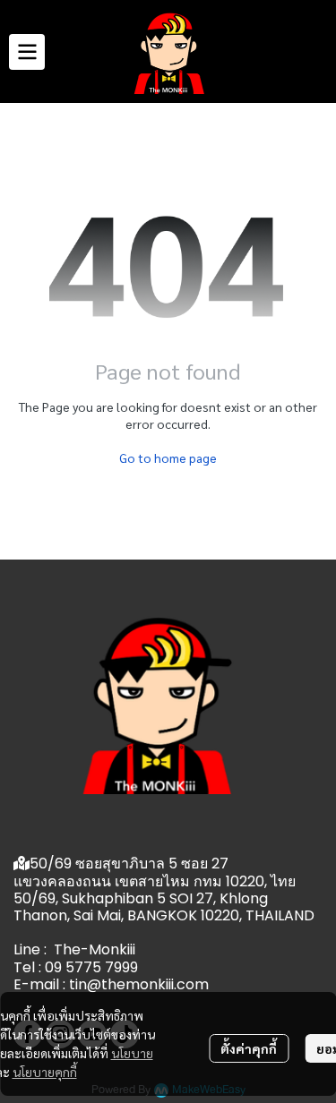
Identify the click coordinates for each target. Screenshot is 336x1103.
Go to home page (168, 457)
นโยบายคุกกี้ (45, 1072)
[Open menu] (27, 52)
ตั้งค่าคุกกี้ (248, 1048)
